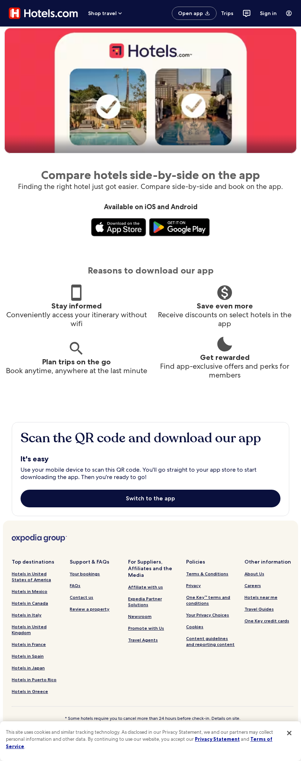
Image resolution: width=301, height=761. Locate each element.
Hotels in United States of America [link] (31, 576)
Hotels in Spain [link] (28, 656)
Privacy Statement (217, 739)
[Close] (289, 733)
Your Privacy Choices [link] (207, 615)
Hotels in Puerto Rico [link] (34, 679)
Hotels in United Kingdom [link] (29, 629)
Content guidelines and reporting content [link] (210, 641)
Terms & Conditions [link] (207, 573)
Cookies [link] (194, 626)
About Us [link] (254, 573)
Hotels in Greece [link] (30, 691)
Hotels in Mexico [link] (29, 591)
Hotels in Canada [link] (30, 603)
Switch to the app (150, 498)
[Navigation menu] (289, 13)
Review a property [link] (89, 609)
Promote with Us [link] (146, 628)
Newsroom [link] (140, 616)
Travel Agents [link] (143, 640)
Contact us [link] (81, 597)
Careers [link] (252, 585)
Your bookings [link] (85, 573)
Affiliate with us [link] (145, 587)
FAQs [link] (75, 585)
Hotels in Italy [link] (26, 615)
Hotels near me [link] (261, 597)
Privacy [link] (193, 585)
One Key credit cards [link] (266, 621)
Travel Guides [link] (259, 609)
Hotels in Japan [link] (28, 668)
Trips (227, 13)
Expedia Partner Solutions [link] (145, 601)
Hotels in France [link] (29, 644)
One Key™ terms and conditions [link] (208, 600)
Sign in (268, 13)
